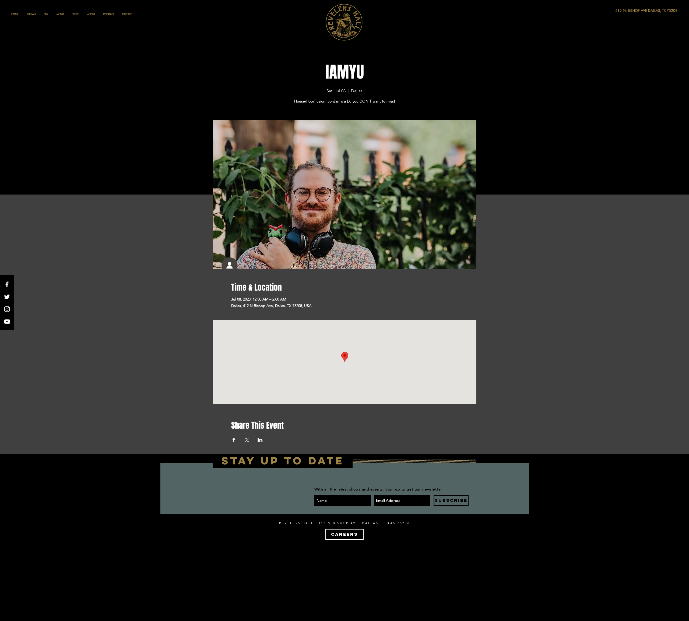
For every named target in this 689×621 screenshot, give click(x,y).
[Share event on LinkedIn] (260, 440)
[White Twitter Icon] (7, 297)
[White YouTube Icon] (7, 321)
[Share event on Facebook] (233, 440)
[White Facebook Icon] (7, 284)
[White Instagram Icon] (7, 309)
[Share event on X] (246, 440)
